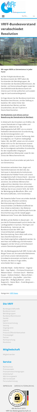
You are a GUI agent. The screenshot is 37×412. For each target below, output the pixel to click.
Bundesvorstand (9, 311)
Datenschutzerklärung (24, 386)
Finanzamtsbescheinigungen (13, 371)
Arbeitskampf (8, 374)
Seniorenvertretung (10, 323)
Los (34, 16)
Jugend (5, 321)
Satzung (6, 325)
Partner (6, 337)
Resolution (7, 342)
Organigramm (8, 328)
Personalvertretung (10, 381)
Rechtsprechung (9, 340)
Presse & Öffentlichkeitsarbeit (14, 333)
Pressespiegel (8, 335)
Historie (6, 330)
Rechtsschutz (8, 367)
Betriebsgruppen (9, 313)
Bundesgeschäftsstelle (11, 309)
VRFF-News (14, 293)
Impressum (7, 386)
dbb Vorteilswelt (9, 379)
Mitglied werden (9, 354)
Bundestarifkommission (12, 316)
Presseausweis (8, 369)
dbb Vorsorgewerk (10, 376)
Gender (6, 318)
